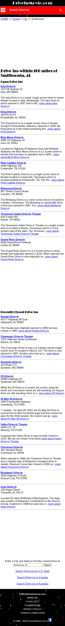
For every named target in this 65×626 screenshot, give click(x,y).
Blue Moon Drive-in (12, 137)
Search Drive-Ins (19, 10)
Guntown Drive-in (11, 362)
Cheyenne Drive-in (12, 447)
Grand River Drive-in (13, 239)
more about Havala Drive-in (33, 330)
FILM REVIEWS (32, 605)
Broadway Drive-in (12, 472)
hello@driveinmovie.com (32, 594)
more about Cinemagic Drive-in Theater (30, 355)
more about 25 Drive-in (51, 393)
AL (25, 19)
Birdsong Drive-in (11, 188)
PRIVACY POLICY (32, 609)
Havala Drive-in (10, 316)
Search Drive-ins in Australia (32, 583)
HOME (4, 19)
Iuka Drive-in (8, 86)
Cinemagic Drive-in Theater (17, 336)
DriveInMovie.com (32, 3)
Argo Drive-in (9, 487)
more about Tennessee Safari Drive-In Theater (30, 232)
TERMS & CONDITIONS (32, 613)
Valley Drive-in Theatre (14, 424)
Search (16, 19)
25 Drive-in (7, 376)
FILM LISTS (32, 601)
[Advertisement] (32, 44)
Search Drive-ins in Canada (32, 577)
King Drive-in (8, 112)
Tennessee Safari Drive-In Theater (21, 214)
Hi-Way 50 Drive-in (11, 399)
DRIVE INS (32, 598)
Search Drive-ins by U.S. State (32, 571)
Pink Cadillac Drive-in (13, 163)
